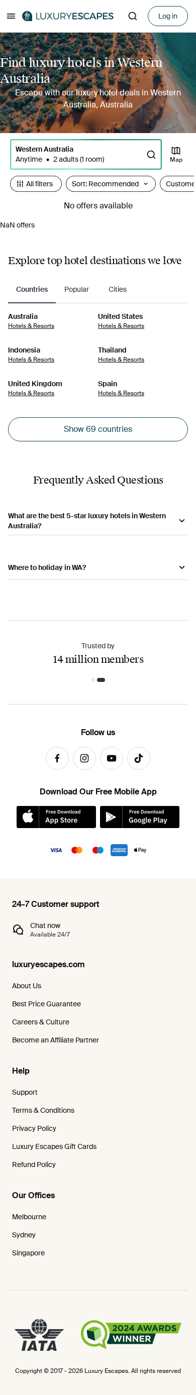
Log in (167, 16)
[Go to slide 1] (95, 680)
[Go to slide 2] (103, 680)
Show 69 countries (98, 429)
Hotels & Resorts (31, 326)
